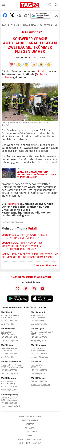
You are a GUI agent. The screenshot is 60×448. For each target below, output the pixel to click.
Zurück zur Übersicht (45, 265)
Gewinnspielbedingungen (30, 439)
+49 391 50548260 (9, 403)
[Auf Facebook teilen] (5, 15)
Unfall (40, 71)
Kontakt (30, 424)
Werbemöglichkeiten (30, 416)
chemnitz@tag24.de (39, 324)
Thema (15, 25)
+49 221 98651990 (39, 370)
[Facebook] (26, 289)
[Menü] (3, 5)
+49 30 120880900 (9, 320)
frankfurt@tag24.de (9, 373)
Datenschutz (30, 432)
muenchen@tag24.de (40, 384)
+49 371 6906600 (38, 320)
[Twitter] (17, 289)
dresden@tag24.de (9, 340)
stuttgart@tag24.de (39, 356)
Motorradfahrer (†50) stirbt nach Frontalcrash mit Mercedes (25, 236)
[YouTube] (42, 289)
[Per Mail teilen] (19, 15)
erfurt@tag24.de (8, 356)
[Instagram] (34, 289)
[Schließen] (56, 15)
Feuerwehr (12, 204)
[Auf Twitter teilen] (12, 15)
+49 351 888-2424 (9, 337)
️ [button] (11, 64)
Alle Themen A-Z (30, 420)
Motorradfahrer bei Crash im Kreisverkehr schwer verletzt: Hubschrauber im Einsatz (23, 246)
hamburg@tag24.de (10, 389)
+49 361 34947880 (9, 353)
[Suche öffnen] (50, 5)
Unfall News (29, 25)
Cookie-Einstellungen (30, 443)
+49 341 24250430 (39, 337)
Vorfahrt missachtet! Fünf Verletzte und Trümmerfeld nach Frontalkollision (36, 174)
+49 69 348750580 (9, 370)
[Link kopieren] (26, 15)
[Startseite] (30, 5)
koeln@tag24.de (38, 373)
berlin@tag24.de (8, 324)
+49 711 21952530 (39, 353)
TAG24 (5, 25)
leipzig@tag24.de (38, 340)
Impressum (30, 428)
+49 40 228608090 (9, 386)
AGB (30, 435)
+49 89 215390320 (39, 381)
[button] (56, 5)
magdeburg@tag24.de (11, 406)
